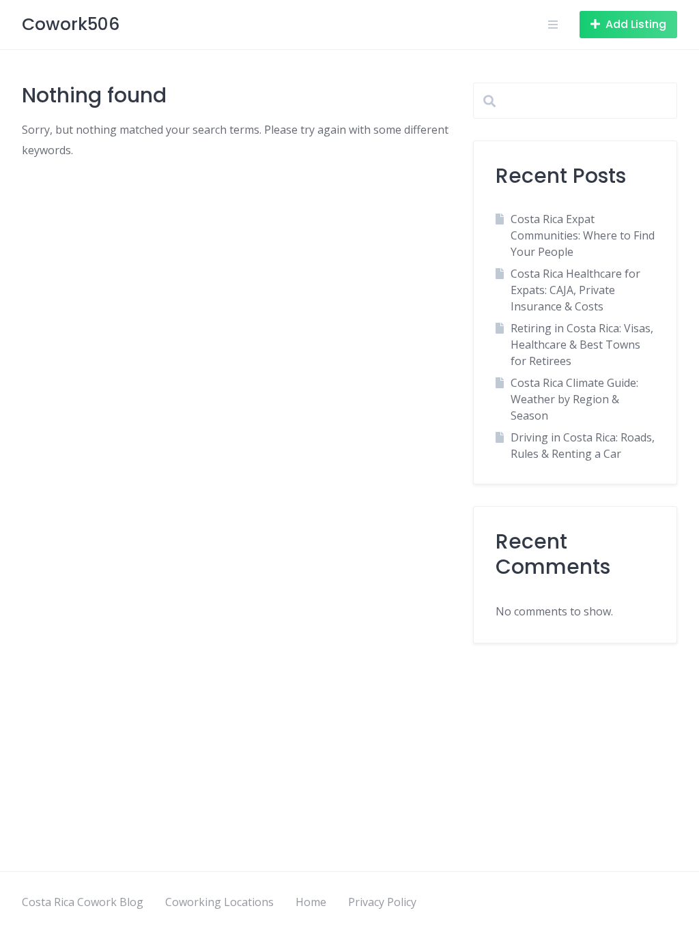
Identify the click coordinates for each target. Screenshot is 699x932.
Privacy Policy (382, 901)
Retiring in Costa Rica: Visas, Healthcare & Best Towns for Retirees (582, 344)
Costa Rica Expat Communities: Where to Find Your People (583, 235)
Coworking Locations (219, 901)
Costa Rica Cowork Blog (82, 901)
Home (311, 901)
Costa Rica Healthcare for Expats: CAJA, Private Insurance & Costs (575, 290)
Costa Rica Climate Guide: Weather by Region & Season (574, 399)
